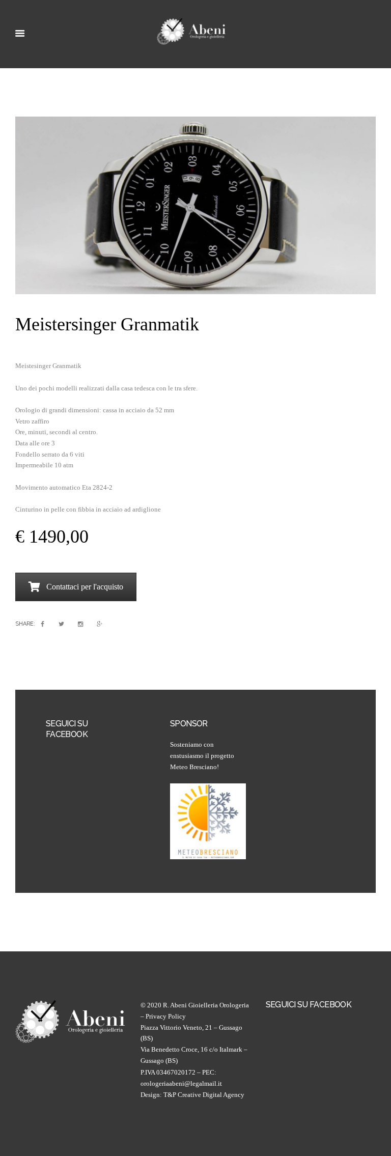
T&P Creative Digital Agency (203, 1094)
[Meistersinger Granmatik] (195, 205)
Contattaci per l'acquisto (84, 586)
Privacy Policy (166, 1016)
